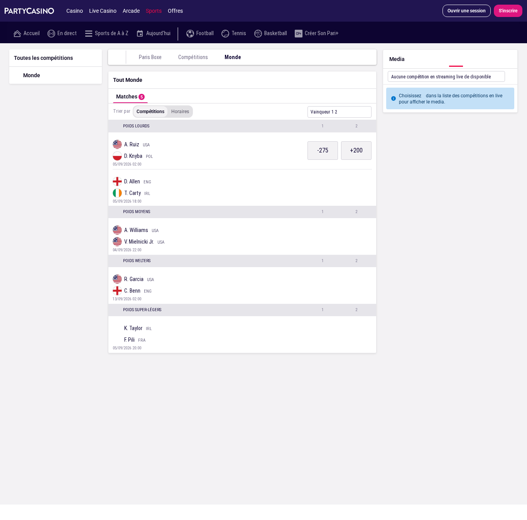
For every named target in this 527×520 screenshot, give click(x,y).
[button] (242, 126)
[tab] (130, 96)
